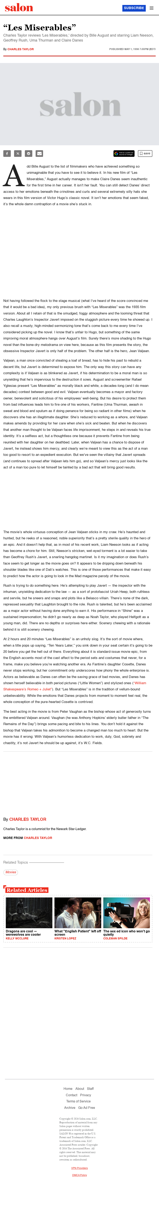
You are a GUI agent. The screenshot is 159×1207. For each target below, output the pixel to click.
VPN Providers (79, 1168)
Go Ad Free (86, 1108)
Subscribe (134, 8)
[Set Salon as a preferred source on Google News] (124, 153)
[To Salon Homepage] (19, 7)
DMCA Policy (79, 1175)
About (79, 1089)
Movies (10, 872)
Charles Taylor (20, 49)
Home (68, 1089)
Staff (90, 1089)
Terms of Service (78, 1101)
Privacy (85, 1095)
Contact (71, 1095)
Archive (69, 1108)
